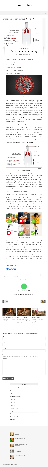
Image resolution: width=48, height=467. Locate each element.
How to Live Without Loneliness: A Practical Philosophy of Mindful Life (23, 319)
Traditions (12, 419)
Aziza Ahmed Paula (28, 54)
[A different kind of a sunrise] (43, 301)
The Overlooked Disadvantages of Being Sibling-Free (37, 319)
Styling (12, 414)
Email (4, 342)
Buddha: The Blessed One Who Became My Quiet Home (20, 439)
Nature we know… (14, 408)
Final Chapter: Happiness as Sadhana (20, 433)
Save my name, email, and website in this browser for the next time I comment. (20, 356)
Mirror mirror (13, 405)
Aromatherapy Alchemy (16, 388)
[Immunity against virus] (5, 301)
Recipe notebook (14, 411)
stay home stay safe (14, 276)
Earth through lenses (15, 396)
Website (4, 348)
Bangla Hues (24, 5)
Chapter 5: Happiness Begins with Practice (21, 445)
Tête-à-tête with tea (15, 416)
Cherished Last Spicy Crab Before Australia (20, 450)
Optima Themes (13, 464)
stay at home (6, 276)
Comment (5, 358)
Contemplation (24, 48)
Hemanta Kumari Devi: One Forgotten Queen (20, 456)
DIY (11, 393)
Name (4, 336)
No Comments (24, 279)
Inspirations (13, 402)
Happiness (12, 399)
